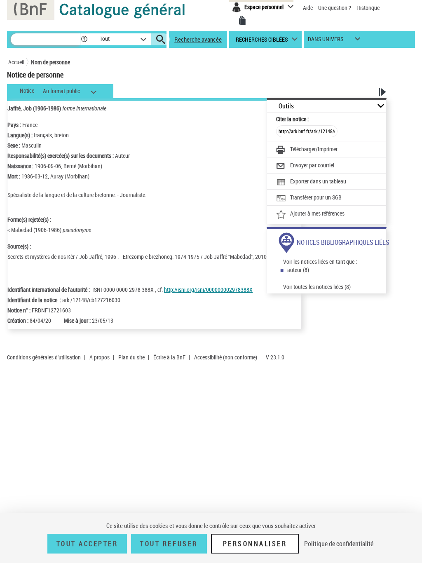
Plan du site (131, 357)
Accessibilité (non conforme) (225, 357)
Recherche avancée (198, 39)
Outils (286, 106)
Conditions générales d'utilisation (44, 357)
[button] (84, 39)
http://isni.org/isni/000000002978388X (208, 289)
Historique (368, 8)
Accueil (16, 62)
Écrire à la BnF (169, 357)
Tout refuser (168, 543)
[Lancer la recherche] (161, 40)
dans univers (325, 41)
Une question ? (335, 8)
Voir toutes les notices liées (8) (317, 287)
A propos (99, 357)
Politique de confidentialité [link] (338, 543)
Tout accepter (87, 543)
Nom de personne (50, 62)
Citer (292, 119)
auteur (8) (298, 270)
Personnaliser (255, 543)
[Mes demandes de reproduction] (242, 21)
